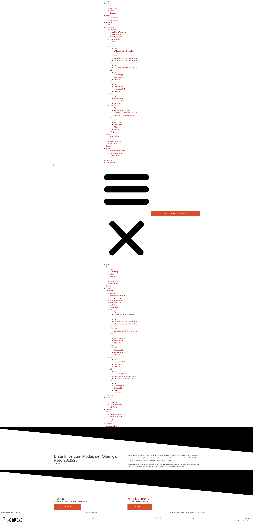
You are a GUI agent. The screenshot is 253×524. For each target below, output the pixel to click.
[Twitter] (14, 519)
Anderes (108, 148)
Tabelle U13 (117, 79)
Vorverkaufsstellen (116, 141)
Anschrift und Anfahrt (116, 153)
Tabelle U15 (117, 91)
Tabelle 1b (117, 127)
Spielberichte (114, 20)
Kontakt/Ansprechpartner (118, 151)
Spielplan (113, 13)
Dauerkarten (114, 139)
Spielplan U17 (118, 101)
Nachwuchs (110, 27)
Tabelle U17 (117, 103)
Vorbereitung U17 (119, 98)
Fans (111, 158)
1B (111, 117)
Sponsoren (109, 22)
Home (108, 1)
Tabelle (112, 10)
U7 (111, 46)
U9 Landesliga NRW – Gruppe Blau (125, 58)
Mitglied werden (115, 155)
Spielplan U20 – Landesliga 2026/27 (125, 113)
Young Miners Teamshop (118, 32)
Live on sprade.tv (111, 162)
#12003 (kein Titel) (116, 37)
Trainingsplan (114, 44)
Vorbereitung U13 (119, 75)
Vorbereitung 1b (119, 122)
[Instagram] (8, 519)
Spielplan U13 (118, 77)
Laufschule (113, 41)
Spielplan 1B (118, 124)
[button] (126, 213)
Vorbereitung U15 (119, 89)
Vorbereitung (114, 8)
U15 (111, 82)
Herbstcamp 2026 (115, 39)
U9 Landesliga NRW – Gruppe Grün (125, 60)
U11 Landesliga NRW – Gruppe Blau (125, 67)
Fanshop (109, 160)
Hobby (112, 132)
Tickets (108, 134)
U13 (111, 70)
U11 (111, 63)
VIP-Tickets (113, 143)
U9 (111, 53)
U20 (111, 105)
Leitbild (108, 25)
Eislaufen (109, 146)
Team (108, 3)
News (108, 15)
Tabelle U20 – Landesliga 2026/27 (124, 115)
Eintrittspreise (114, 136)
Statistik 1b (117, 129)
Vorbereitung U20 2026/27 (122, 110)
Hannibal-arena (138, 498)
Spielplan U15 (118, 86)
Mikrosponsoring (115, 34)
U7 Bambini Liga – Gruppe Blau (124, 51)
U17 (111, 94)
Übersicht (113, 29)
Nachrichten (114, 18)
